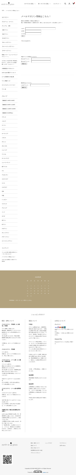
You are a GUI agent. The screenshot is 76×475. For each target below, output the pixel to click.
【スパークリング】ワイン (8, 46)
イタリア (4, 121)
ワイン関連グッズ (6, 80)
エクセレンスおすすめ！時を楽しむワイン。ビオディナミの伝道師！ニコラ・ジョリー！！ (9, 62)
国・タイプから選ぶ (43, 3)
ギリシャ (4, 141)
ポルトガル (4, 146)
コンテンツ (56, 3)
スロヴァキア (5, 179)
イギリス (4, 137)
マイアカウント (63, 443)
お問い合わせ (62, 445)
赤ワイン (4, 220)
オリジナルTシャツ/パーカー (8, 85)
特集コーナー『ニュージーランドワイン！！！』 (9, 55)
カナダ (3, 216)
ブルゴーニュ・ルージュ (7, 21)
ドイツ (3, 129)
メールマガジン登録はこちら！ (8, 256)
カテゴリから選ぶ (29, 3)
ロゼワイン (4, 228)
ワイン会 (4, 89)
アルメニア (4, 207)
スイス (3, 183)
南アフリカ (4, 166)
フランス (4, 117)
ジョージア (4, 150)
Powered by (30, 472)
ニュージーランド (6, 162)
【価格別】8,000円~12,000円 (8, 104)
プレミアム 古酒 (6, 25)
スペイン (4, 125)
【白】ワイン (5, 34)
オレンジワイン (5, 232)
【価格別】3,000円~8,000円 (8, 100)
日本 (3, 191)
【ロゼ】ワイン (5, 38)
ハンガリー (4, 199)
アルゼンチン (5, 174)
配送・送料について (35, 443)
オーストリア (5, 133)
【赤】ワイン (5, 30)
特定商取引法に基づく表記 (36, 450)
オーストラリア (5, 158)
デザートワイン (5, 236)
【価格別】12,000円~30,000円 (9, 108)
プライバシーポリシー (35, 452)
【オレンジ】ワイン (6, 42)
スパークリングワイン (7, 241)
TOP (3, 10)
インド (3, 212)
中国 (3, 195)
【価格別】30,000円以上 (7, 113)
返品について (34, 445)
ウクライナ (4, 203)
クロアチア (4, 187)
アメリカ (4, 154)
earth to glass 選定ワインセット (9, 72)
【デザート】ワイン (6, 50)
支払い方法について (35, 447)
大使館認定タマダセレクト (8, 68)
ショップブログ (48, 443)
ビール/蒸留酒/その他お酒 (8, 76)
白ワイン (4, 224)
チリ (3, 170)
